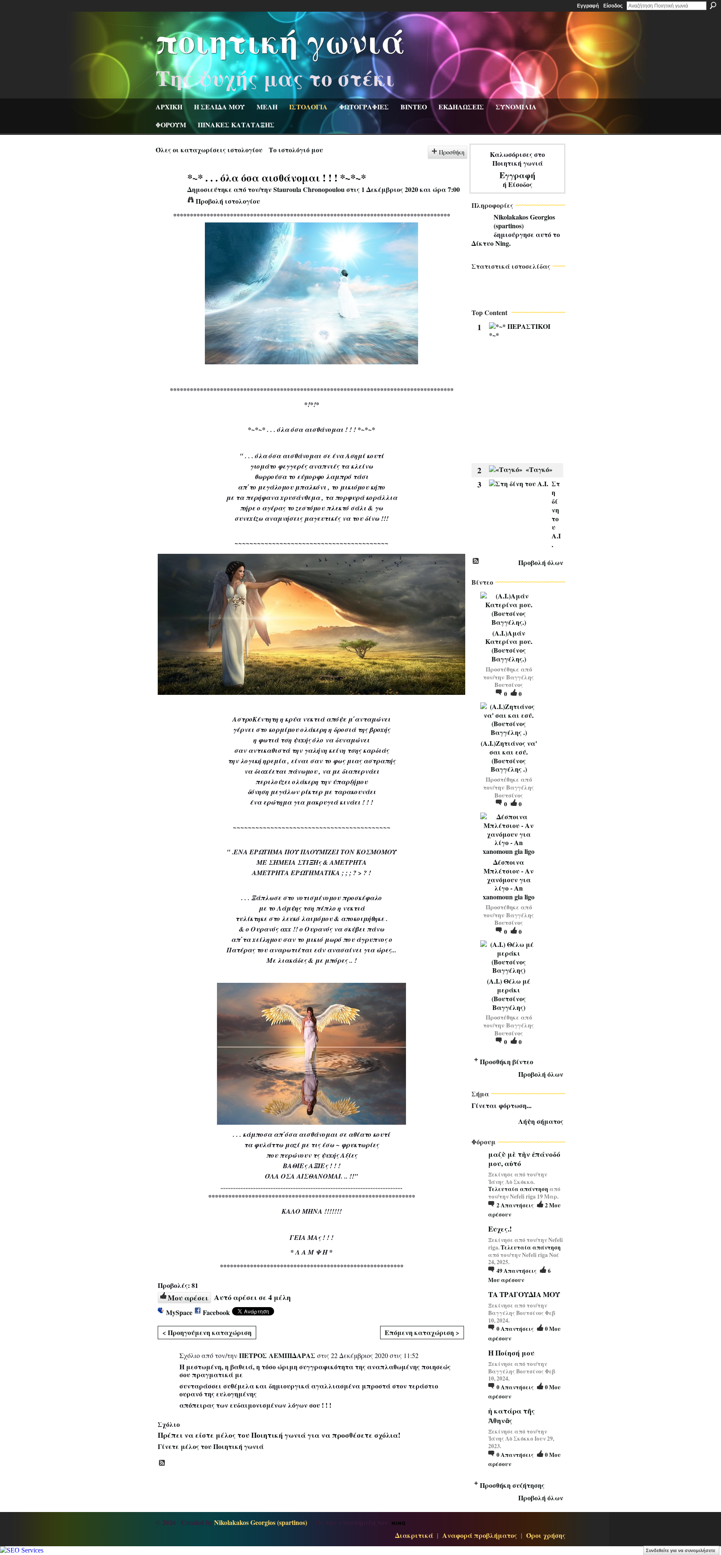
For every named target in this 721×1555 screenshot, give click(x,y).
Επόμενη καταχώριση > (422, 1332)
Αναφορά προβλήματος (479, 1535)
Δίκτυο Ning (490, 243)
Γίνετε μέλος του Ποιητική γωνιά (211, 1446)
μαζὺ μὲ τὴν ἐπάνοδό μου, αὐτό (524, 1159)
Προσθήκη (451, 152)
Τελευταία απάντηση (518, 1189)
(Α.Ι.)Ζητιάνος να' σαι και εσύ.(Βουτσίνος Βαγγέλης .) (509, 756)
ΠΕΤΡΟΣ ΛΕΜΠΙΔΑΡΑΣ (277, 1355)
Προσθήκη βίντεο (506, 1061)
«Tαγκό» (539, 469)
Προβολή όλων (540, 562)
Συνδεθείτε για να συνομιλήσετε (680, 1550)
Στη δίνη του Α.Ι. (556, 514)
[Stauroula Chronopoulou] (169, 193)
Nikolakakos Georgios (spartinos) (524, 221)
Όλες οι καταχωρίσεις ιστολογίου (209, 149)
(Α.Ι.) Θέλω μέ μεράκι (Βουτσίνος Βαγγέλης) (508, 994)
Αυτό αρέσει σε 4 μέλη (252, 1297)
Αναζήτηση (713, 5)
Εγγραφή (588, 6)
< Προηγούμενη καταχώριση (207, 1332)
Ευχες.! (500, 1229)
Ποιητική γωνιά (280, 40)
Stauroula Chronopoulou (309, 189)
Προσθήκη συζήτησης (512, 1485)
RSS (162, 1463)
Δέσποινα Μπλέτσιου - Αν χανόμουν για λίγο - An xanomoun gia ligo (508, 879)
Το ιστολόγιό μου (296, 149)
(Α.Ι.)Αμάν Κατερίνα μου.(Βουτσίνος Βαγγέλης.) (508, 646)
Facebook (216, 1312)
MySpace (179, 1312)
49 (517, 1271)
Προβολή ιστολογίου (228, 201)
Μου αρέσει (188, 1297)
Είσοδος (613, 6)
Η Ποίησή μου (511, 1353)
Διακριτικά (414, 1535)
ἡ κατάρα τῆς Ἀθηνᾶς (511, 1415)
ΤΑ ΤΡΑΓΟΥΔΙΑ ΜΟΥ (524, 1294)
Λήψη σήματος (540, 1121)
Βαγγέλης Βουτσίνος (514, 681)
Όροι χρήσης (545, 1535)
